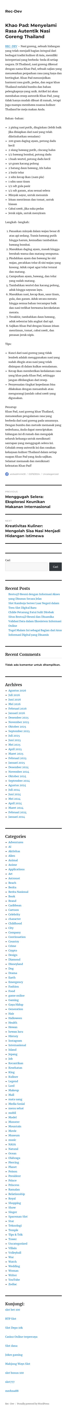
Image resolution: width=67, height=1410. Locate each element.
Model (12, 1117)
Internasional (17, 1045)
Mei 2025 (14, 744)
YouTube (14, 1279)
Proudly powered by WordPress (33, 1403)
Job (10, 1058)
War (11, 1257)
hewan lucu (15, 1031)
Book (11, 896)
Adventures (15, 842)
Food (11, 991)
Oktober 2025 (17, 726)
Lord (11, 1085)
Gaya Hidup (15, 1004)
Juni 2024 (14, 794)
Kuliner (13, 1076)
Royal (12, 1198)
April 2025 (15, 749)
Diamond (14, 959)
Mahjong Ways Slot (17, 1363)
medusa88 (12, 1390)
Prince (12, 1180)
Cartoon (13, 909)
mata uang (15, 1099)
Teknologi (15, 1225)
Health (12, 1022)
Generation (15, 1009)
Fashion (13, 986)
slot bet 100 (12, 1309)
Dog (11, 968)
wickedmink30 (18, 474)
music (12, 1139)
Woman (13, 1270)
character (14, 919)
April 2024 (15, 803)
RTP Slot (10, 1318)
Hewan (12, 1027)
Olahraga (14, 1158)
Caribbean (14, 905)
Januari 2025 (16, 762)
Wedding (14, 1266)
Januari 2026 (16, 713)
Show (12, 1207)
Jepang (12, 1054)
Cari (7, 560)
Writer (12, 1275)
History (13, 1036)
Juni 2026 (14, 699)
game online (16, 995)
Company (14, 932)
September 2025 (19, 731)
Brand (12, 900)
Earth (12, 977)
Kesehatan (15, 1067)
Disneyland (15, 964)
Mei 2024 (14, 798)
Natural (13, 1149)
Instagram (15, 1040)
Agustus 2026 (17, 690)
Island (12, 1049)
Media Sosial (16, 1103)
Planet (12, 1167)
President (14, 1176)
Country (13, 941)
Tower (12, 1239)
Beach (12, 882)
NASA (12, 1144)
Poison (12, 1171)
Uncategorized (51, 474)
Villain (12, 1248)
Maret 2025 (15, 753)
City (10, 928)
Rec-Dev (13, 11)
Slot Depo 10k (14, 1327)
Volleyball (14, 1252)
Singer (12, 1212)
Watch (12, 1261)
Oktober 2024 (17, 776)
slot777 (9, 1381)
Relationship (16, 1194)
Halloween (15, 1018)
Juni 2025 (14, 740)
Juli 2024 (14, 789)
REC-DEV (11, 46)
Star (11, 1221)
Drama (12, 973)
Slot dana (11, 1345)
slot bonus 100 (14, 1372)
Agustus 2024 (17, 785)
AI (9, 846)
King (11, 1072)
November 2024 (18, 771)
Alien (11, 855)
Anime (12, 864)
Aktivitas (14, 851)
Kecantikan (15, 1063)
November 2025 (18, 722)
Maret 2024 (15, 807)
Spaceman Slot (18, 1216)
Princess (13, 1185)
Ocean (12, 1153)
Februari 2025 (17, 758)
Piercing (13, 1162)
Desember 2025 (18, 717)
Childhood (15, 923)
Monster (14, 1121)
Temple (13, 1230)
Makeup (13, 1090)
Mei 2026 (14, 704)
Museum (14, 1135)
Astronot (14, 878)
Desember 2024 (18, 767)
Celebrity (14, 914)
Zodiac (12, 1284)
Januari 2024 (16, 816)
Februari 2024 (17, 812)
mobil (12, 1112)
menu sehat (16, 1108)
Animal (13, 860)
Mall (11, 1094)
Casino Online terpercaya (21, 1336)
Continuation (17, 937)
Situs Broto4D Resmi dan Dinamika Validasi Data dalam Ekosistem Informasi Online (34, 621)
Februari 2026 (17, 708)
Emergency (15, 982)
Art (10, 873)
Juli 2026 (14, 695)
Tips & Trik (15, 1234)
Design (12, 955)
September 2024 (19, 780)
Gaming (13, 1000)
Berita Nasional (18, 891)
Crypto (12, 950)
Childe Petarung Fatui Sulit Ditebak (31, 612)
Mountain (14, 1126)
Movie (12, 1130)
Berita (12, 887)
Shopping (14, 1203)
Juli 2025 (14, 735)
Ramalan (14, 1189)
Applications (16, 869)
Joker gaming (14, 1354)
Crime (12, 946)
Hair (11, 1013)
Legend (13, 1081)
